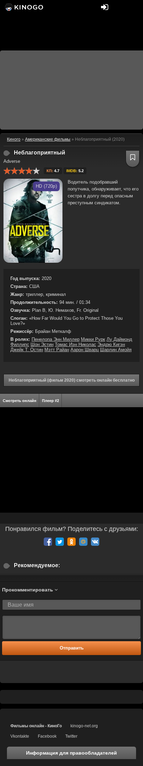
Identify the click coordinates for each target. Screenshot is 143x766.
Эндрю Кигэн (111, 344)
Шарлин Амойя (116, 349)
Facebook (47, 736)
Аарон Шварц (84, 349)
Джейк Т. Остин (26, 349)
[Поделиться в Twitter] (60, 542)
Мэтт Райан (56, 349)
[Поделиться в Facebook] (48, 542)
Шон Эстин (42, 344)
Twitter (71, 736)
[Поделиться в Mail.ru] (83, 542)
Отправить (72, 648)
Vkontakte (19, 736)
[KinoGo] (23, 6)
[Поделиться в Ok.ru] (71, 542)
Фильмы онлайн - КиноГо (36, 725)
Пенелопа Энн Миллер (55, 339)
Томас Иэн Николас (75, 344)
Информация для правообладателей (71, 753)
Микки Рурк (93, 339)
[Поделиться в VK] (95, 542)
